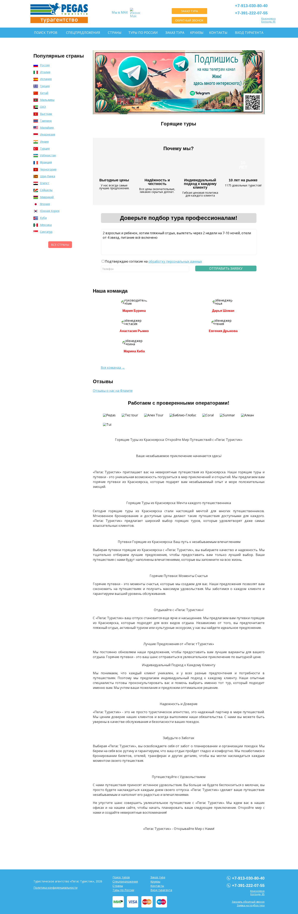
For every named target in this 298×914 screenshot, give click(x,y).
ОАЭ (43, 107)
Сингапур (46, 232)
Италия (45, 72)
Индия (44, 141)
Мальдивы (47, 100)
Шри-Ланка (47, 176)
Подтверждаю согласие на (153, 261)
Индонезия (47, 134)
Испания (46, 79)
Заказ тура (174, 32)
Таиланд (45, 121)
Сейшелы (46, 190)
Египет (44, 183)
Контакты (218, 32)
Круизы (197, 32)
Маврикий (47, 197)
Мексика (46, 225)
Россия (45, 65)
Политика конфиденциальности (55, 887)
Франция (46, 162)
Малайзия (47, 127)
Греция (45, 86)
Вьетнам (46, 114)
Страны (114, 32)
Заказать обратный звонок (248, 901)
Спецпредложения (83, 32)
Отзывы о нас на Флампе (113, 390)
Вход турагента (249, 32)
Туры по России (143, 32)
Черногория (48, 169)
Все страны (60, 245)
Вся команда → (113, 367)
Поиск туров (45, 32)
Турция (45, 148)
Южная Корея (49, 211)
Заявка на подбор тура (251, 905)
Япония (45, 204)
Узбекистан (48, 155)
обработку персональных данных (175, 261)
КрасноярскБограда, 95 (268, 20)
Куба (43, 218)
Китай (44, 93)
